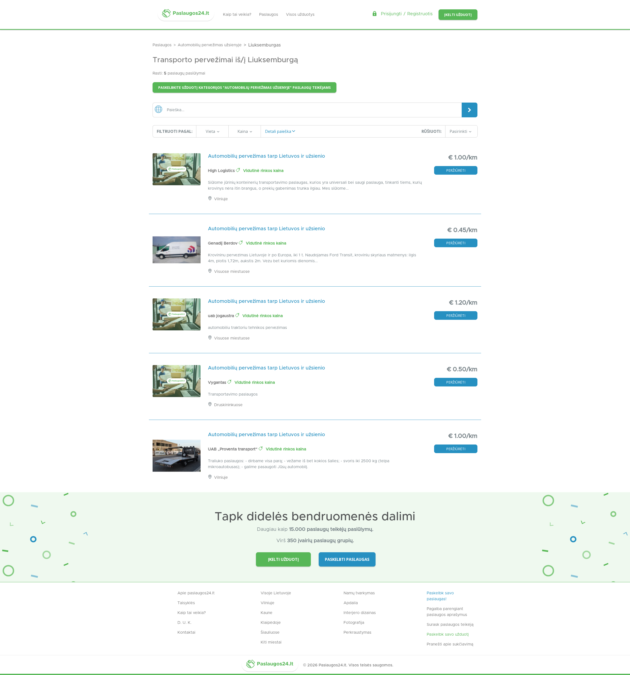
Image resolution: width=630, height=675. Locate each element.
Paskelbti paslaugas (347, 559)
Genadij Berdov (223, 243)
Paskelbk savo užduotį (448, 634)
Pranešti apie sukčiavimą (450, 644)
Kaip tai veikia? (237, 14)
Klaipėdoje (271, 623)
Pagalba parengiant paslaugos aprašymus (447, 612)
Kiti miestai (271, 642)
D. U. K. (184, 623)
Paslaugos (268, 14)
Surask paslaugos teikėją (450, 625)
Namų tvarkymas (359, 593)
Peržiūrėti (455, 170)
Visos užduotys (300, 14)
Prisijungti (391, 14)
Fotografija (354, 623)
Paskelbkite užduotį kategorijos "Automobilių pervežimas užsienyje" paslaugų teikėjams (244, 87)
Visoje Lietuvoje (276, 593)
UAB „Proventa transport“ (233, 449)
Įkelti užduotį (458, 14)
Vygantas (217, 382)
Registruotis (420, 14)
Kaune (266, 613)
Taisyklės (186, 603)
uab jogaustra (221, 316)
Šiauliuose (270, 632)
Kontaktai (186, 632)
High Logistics (222, 171)
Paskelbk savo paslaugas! (440, 596)
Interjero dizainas (360, 613)
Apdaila (351, 603)
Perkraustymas (357, 632)
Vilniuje (267, 603)
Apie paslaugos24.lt (196, 593)
